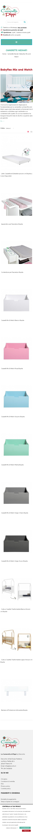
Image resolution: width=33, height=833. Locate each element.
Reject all (26, 830)
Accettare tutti (25, 827)
